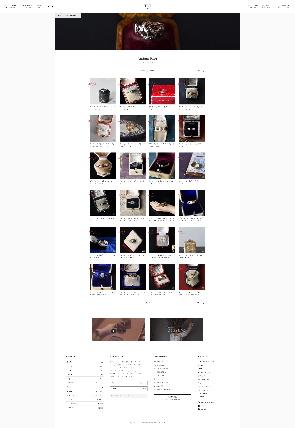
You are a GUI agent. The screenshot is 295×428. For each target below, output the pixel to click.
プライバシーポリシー (204, 386)
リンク (200, 383)
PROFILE (200, 365)
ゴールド (112, 368)
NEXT (199, 70)
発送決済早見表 (161, 372)
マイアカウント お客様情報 (162, 389)
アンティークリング (127, 371)
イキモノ (137, 371)
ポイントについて (159, 379)
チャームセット (122, 376)
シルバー (119, 368)
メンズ (131, 376)
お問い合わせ (201, 376)
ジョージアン (137, 365)
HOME (60, 15)
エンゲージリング (115, 371)
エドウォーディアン (116, 365)
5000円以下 (113, 376)
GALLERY (203, 393)
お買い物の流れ (158, 361)
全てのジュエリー (115, 362)
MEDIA (205, 372)
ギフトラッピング (162, 375)
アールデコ (138, 362)
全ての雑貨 (125, 362)
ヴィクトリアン (127, 365)
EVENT (204, 368)
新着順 (143, 71)
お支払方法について (160, 365)
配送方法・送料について (161, 368)
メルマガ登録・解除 (203, 379)
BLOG (202, 396)
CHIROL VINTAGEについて (206, 361)
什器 (131, 373)
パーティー (132, 368)
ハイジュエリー (138, 373)
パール (125, 368)
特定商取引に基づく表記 (161, 382)
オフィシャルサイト (203, 390)
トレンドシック (123, 373)
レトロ (132, 362)
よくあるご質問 (158, 386)
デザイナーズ (114, 373)
